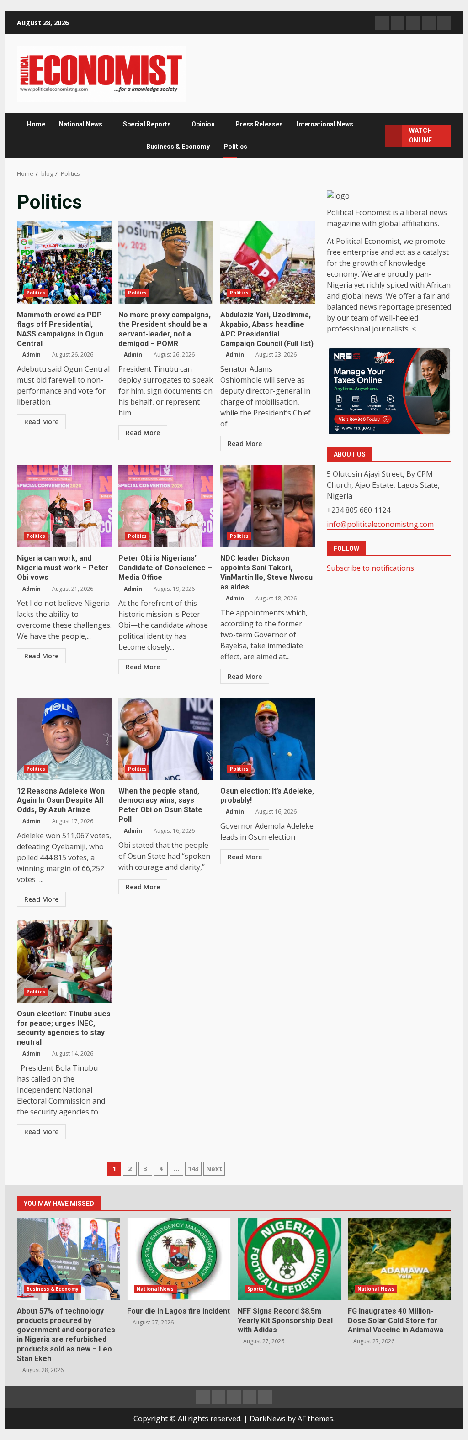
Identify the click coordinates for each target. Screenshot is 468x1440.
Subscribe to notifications (370, 568)
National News (80, 124)
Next (214, 1168)
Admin (31, 354)
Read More (41, 421)
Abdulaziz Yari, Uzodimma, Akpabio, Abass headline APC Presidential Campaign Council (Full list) (267, 262)
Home (36, 124)
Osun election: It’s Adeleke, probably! (267, 739)
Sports (255, 1289)
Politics (235, 146)
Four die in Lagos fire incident (178, 1259)
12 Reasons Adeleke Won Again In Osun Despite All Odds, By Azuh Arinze (64, 739)
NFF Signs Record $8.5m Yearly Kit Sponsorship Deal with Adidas (289, 1259)
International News (325, 124)
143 (193, 1168)
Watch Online (420, 135)
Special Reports (147, 124)
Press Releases (259, 124)
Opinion (203, 124)
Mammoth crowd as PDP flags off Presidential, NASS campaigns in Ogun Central (64, 262)
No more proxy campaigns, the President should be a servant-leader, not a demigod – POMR (165, 262)
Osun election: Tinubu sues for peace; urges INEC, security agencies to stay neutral (64, 961)
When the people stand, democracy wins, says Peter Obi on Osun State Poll (165, 739)
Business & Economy (178, 146)
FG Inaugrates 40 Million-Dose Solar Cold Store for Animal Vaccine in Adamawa (399, 1259)
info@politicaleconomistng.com (380, 524)
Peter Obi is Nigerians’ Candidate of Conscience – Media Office (165, 506)
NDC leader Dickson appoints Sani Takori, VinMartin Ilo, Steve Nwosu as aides (267, 506)
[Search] (375, 136)
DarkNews (268, 1419)
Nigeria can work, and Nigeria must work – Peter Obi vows (64, 506)
